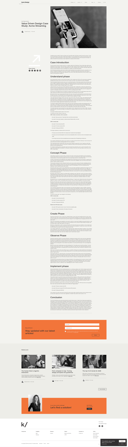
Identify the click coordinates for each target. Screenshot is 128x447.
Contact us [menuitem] (99, 2)
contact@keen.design (102, 423)
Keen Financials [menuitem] (96, 433)
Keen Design (24, 21)
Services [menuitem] (79, 2)
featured (27, 21)
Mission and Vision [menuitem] (67, 433)
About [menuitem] (92, 2)
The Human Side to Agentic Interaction (30, 371)
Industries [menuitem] (72, 2)
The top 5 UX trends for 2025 (92, 371)
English (100, 444)
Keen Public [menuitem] (95, 434)
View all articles (102, 389)
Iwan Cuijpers (57, 380)
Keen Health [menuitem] (95, 437)
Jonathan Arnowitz (27, 31)
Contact (89, 408)
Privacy (45, 443)
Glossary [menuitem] (37, 434)
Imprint (48, 443)
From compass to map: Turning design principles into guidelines (62, 371)
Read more (39, 377)
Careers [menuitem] (86, 2)
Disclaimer (40, 443)
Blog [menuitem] (36, 433)
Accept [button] (122, 441)
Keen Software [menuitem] (95, 436)
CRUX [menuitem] (65, 434)
